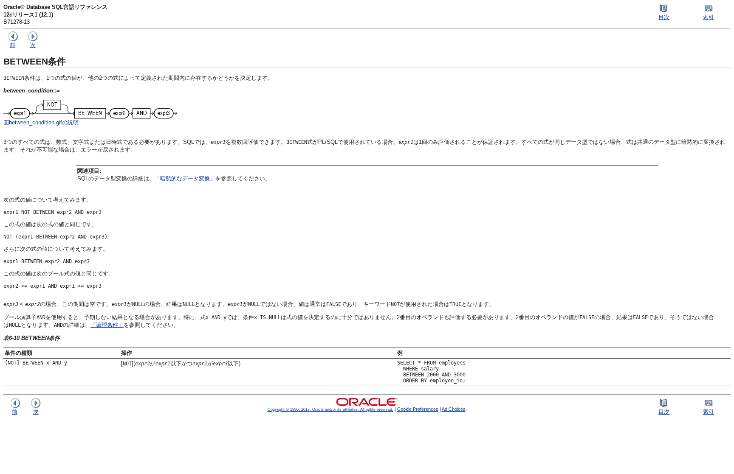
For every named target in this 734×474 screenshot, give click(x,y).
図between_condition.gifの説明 (41, 122)
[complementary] (417, 409)
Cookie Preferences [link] (417, 409)
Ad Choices (454, 409)
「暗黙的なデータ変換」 (185, 178)
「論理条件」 (107, 325)
